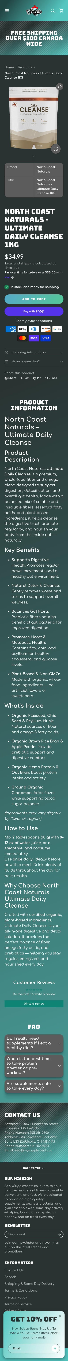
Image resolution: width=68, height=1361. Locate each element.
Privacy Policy (16, 1297)
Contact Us (14, 1270)
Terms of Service (18, 1304)
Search (10, 1277)
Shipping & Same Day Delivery (29, 1284)
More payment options (34, 321)
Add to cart (34, 299)
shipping (28, 263)
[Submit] (55, 1348)
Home (9, 67)
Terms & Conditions (21, 1290)
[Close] (60, 1316)
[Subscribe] (59, 1234)
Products (25, 67)
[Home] (34, 10)
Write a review (34, 1003)
